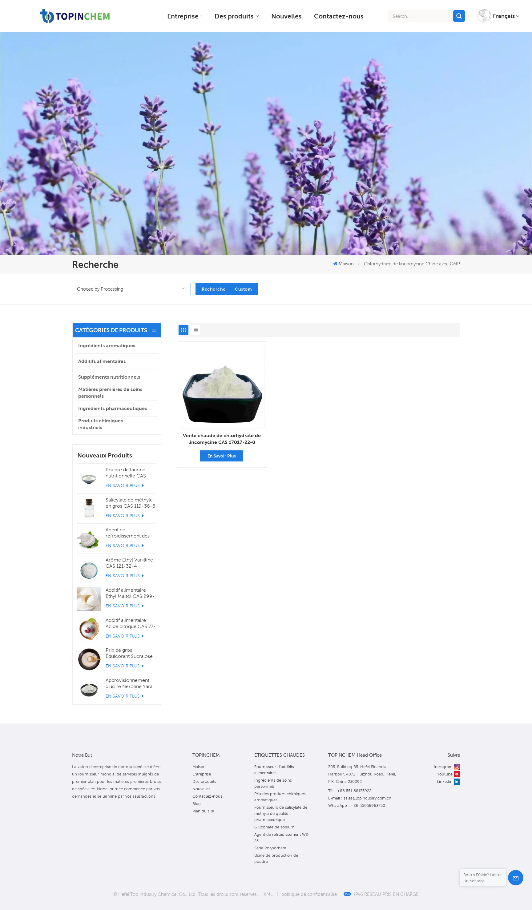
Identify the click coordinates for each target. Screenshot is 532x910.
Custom (243, 289)
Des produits (235, 16)
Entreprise (183, 16)
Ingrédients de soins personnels (273, 783)
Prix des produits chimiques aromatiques (280, 796)
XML (268, 894)
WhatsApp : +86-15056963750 (356, 805)
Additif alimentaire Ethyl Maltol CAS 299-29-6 (130, 593)
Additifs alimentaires (102, 361)
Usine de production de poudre (276, 858)
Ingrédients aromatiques (106, 345)
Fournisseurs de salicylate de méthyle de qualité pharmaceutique (280, 813)
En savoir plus (123, 485)
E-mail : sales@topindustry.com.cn (359, 798)
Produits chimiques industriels (100, 424)
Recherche (214, 289)
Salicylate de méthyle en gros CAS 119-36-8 (130, 503)
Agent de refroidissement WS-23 (282, 837)
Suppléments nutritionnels (109, 377)
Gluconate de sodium (274, 827)
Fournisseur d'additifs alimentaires (274, 769)
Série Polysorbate (270, 848)
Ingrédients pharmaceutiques (112, 408)
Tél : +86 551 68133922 (349, 790)
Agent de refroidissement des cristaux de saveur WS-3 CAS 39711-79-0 (129, 533)
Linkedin (445, 781)
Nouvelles (286, 16)
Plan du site (203, 811)
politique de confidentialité (309, 894)
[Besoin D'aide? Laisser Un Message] (515, 877)
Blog (196, 803)
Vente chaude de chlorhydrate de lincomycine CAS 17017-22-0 (222, 439)
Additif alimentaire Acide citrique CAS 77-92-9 (131, 623)
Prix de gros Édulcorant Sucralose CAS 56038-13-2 (129, 653)
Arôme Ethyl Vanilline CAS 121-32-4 (129, 563)
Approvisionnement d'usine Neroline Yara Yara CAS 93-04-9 (129, 683)
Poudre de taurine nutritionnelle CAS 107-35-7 (126, 473)
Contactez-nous (339, 16)
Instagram (443, 766)
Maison (346, 263)
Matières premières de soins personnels (110, 392)
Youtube (445, 774)
